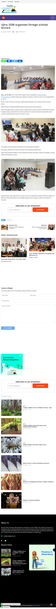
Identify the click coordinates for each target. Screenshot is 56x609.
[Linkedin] (20, 61)
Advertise (17, 1)
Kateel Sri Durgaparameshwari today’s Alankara (38, 482)
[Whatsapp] (3, 61)
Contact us (10, 1)
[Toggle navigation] (3, 17)
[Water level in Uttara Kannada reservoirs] (11, 463)
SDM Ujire (10, 220)
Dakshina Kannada (35, 253)
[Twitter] (14, 61)
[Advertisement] (28, 47)
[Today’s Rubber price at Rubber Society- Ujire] (11, 408)
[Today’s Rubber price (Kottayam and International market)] (11, 426)
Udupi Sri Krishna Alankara (31, 500)
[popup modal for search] (52, 17)
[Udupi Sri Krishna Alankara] (11, 500)
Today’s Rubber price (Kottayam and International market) (34, 426)
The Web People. (36, 605)
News (24, 406)
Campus (11, 249)
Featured (44, 253)
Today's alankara (27, 498)
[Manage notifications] (51, 604)
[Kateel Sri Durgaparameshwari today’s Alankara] (11, 482)
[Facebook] (9, 61)
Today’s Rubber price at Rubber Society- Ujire (37, 407)
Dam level (25, 461)
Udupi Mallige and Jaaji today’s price (34, 444)
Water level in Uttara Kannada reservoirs (36, 463)
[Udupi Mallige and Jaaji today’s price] (11, 445)
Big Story (5, 249)
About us (4, 1)
